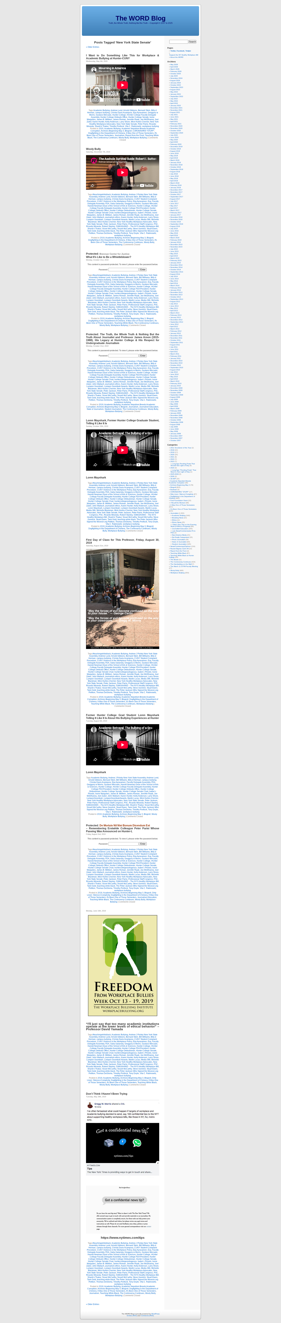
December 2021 (176, 108)
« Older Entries (92, 47)
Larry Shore (125, 122)
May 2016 (174, 233)
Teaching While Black (123, 323)
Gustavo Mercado (103, 115)
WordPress (155, 1314)
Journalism (119, 135)
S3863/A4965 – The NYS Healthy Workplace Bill (137, 226)
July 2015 (174, 249)
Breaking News (177, 518)
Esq (149, 201)
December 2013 (176, 292)
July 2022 (174, 99)
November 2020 (176, 128)
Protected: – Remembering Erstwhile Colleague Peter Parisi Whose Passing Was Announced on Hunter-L (122, 828)
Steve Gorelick (139, 228)
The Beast (174, 559)
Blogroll (128, 131)
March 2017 (174, 210)
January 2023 (175, 94)
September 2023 (176, 87)
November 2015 (176, 247)
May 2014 (174, 281)
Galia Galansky (117, 203)
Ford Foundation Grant (179, 500)
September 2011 (176, 342)
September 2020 (176, 133)
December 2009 (176, 388)
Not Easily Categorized (180, 537)
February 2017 (175, 213)
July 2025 (174, 76)
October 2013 (175, 297)
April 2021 (174, 121)
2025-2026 (174, 474)
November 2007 (176, 438)
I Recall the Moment (177, 503)
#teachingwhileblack (102, 194)
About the (176, 57)
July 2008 (174, 427)
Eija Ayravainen (140, 112)
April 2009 (174, 406)
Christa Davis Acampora (121, 112)
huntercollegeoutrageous (125, 213)
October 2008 (175, 420)
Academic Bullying (101, 110)
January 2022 (175, 105)
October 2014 (175, 269)
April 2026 (174, 67)
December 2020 (176, 126)
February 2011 (175, 356)
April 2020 (174, 142)
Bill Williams (144, 197)
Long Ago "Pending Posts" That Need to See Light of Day (183, 471)
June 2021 (174, 117)
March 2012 (174, 329)
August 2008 (175, 424)
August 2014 (175, 274)
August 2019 (175, 151)
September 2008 (176, 422)
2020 (101, 128)
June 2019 (174, 153)
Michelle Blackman (105, 510)
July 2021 (174, 115)
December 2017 (176, 190)
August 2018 (175, 171)
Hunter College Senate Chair (101, 213)
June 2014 (174, 279)
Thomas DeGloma (104, 233)
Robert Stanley (108, 226)
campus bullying (102, 112)
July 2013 (174, 304)
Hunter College (119, 115)
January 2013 (175, 317)
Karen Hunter (98, 122)
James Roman (119, 119)
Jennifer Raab (133, 119)
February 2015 (175, 260)
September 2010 (176, 367)
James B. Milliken (104, 119)
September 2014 (176, 272)
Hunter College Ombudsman (122, 210)
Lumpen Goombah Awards (116, 219)
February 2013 (175, 315)
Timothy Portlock (116, 126)
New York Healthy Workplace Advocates (134, 222)
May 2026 (174, 64)
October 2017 (175, 194)
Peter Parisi (143, 124)
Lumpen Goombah (95, 219)
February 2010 (175, 383)
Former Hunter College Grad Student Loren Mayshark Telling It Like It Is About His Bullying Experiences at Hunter (122, 716)
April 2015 (174, 256)
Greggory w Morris (133, 203)
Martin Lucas (134, 219)
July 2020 (174, 135)
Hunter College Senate (138, 117)
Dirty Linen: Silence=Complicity (181, 494)
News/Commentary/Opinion (180, 546)
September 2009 (176, 395)
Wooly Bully (124, 138)
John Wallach (98, 217)
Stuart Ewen (152, 228)
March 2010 (174, 381)
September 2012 (176, 322)
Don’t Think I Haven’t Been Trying (106, 1093)
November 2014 (176, 267)
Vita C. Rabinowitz (133, 126)
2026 (172, 476)
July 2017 (174, 201)
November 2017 (176, 192)
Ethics (174, 520)
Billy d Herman (134, 780)
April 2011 (174, 351)
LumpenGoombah (95, 798)
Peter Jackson (110, 224)
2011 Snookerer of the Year (180, 448)
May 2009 (174, 404)
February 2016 (175, 240)
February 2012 (175, 331)
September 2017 (176, 197)
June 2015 (174, 251)
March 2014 (174, 285)
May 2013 (174, 308)
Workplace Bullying (138, 138)
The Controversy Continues (105, 138)
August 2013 (175, 301)
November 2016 (176, 219)
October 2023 (175, 85)
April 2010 (174, 379)
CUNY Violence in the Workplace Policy (114, 201)
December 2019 (176, 146)
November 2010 (176, 363)
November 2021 (176, 110)
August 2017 (175, 199)
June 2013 (174, 306)
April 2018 (174, 181)
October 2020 (175, 130)
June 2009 (174, 402)
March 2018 (174, 183)
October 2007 (175, 440)
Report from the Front (134, 135)
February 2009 (175, 411)
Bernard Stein (144, 110)
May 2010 (174, 377)
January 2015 (175, 263)
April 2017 (174, 208)
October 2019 (175, 149)
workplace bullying (150, 126)
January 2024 (175, 83)
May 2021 (174, 119)
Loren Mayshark (96, 477)
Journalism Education (148, 407)
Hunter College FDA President (135, 208)
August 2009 (175, 397)
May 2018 (174, 178)
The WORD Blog (141, 18)
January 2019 (175, 162)
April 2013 (174, 310)
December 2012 (176, 320)
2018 (172, 450)
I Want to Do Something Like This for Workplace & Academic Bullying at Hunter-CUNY (122, 57)
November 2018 (176, 165)
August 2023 (175, 89)
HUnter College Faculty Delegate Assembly (132, 787)
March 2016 (174, 238)
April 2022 (174, 103)
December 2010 (176, 361)
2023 (172, 461)
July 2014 (174, 276)
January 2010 (175, 386)
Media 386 (145, 219)
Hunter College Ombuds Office (113, 117)
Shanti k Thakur (101, 126)
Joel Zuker (102, 796)
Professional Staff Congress (140, 224)
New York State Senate (127, 124)
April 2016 (174, 235)
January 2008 (175, 433)
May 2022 (174, 101)
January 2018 (175, 187)
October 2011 (175, 340)
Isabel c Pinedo (144, 213)
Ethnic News (176, 522)
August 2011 (175, 345)
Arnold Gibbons (130, 110)
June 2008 (174, 429)
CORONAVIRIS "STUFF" (143, 131)
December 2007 (176, 436)
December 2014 (176, 265)
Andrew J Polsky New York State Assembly (127, 778)
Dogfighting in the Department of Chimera (106, 133)
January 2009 (175, 413)
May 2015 (174, 254)
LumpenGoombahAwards (115, 798)
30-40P (173, 479)
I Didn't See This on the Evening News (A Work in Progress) (183, 525)
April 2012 (174, 326)
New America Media (179, 535)
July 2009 (174, 399)
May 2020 (174, 140)
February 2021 (175, 124)
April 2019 (174, 158)
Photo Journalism (178, 539)
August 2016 (175, 226)
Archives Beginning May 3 (112, 131)
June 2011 (174, 349)
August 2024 (175, 80)
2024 (172, 468)
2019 (102, 238)
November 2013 (176, 295)
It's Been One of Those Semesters (141, 701)
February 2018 (175, 185)
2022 (172, 459)
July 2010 (174, 372)
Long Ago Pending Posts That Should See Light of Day (183, 464)
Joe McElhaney (147, 119)
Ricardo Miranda (93, 226)
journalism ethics (112, 217)
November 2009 (176, 390)
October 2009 (175, 392)
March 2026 (174, 69)
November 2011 (176, 338)
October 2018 (175, 167)
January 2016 (175, 242)
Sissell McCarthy (124, 228)
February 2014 (175, 288)
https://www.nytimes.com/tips (123, 1237)
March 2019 (174, 160)
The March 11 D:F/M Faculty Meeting (184, 566)
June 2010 (174, 374)
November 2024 (176, 78)
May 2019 (174, 156)
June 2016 (174, 231)
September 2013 (176, 299)
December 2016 (176, 217)
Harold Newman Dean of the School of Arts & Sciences (112, 206)
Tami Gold (91, 231)
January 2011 (175, 358)
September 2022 (176, 96)
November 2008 (176, 418)
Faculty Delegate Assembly (138, 782)
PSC (156, 224)
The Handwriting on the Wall (181, 564)
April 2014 (174, 283)
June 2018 (174, 176)
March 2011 (174, 354)
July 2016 (174, 228)
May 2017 (174, 206)
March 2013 (174, 313)
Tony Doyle (134, 233)
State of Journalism (95, 409)
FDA (107, 203)
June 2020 (174, 137)
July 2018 (174, 174)
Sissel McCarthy (109, 228)
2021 (172, 457)
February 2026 (175, 71)
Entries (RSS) (132, 1315)
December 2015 (176, 244)
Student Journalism (113, 409)
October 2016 (175, 222)
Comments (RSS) (147, 1315)
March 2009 (174, 408)
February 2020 (175, 144)
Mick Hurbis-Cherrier (140, 122)
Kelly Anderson (112, 122)
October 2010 (175, 365)
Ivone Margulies (102, 793)
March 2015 (174, 258)
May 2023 (174, 92)
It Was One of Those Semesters (140, 133)
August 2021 (175, 112)
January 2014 (175, 290)
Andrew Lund (116, 110)
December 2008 (176, 415)
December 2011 (176, 336)
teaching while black (106, 231)
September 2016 (176, 224)
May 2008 (174, 431)
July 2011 (174, 347)
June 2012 (174, 324)
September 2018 (176, 169)
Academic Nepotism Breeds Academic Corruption (180, 482)
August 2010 (175, 370)
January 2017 (175, 215)
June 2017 (174, 203)
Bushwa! (173, 489)
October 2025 (175, 74)
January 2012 (175, 333)
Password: (103, 270)
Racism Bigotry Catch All (179, 549)
